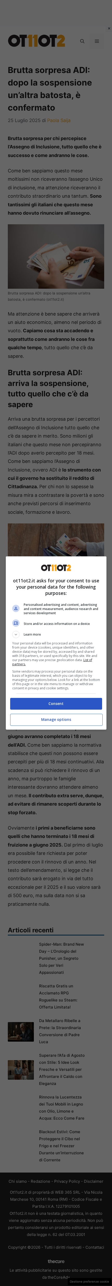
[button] (56, 634)
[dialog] (56, 643)
